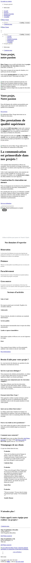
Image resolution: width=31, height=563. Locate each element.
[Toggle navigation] (1, 30)
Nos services (4, 111)
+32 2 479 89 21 (17, 552)
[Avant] (1, 206)
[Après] (3, 206)
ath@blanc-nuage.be (20, 440)
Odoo (8, 561)
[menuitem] (6, 11)
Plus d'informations (6, 351)
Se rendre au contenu (6, 1)
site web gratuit (20, 561)
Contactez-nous (8, 24)
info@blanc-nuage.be (6, 536)
